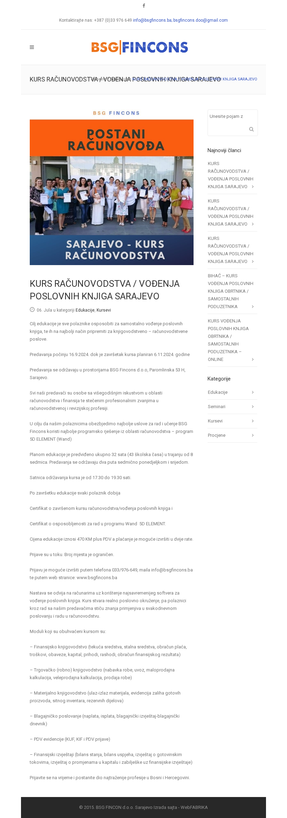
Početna (98, 79)
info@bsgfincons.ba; (153, 20)
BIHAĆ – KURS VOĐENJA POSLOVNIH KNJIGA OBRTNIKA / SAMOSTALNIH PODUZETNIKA (230, 291)
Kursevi (104, 310)
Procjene (216, 435)
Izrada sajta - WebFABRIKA (181, 807)
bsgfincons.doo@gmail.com (200, 20)
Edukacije (119, 79)
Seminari (216, 406)
